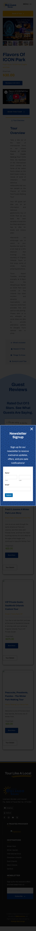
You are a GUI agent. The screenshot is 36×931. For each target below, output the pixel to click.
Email (7, 485)
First (6, 480)
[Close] (31, 429)
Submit (8, 495)
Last (20, 480)
